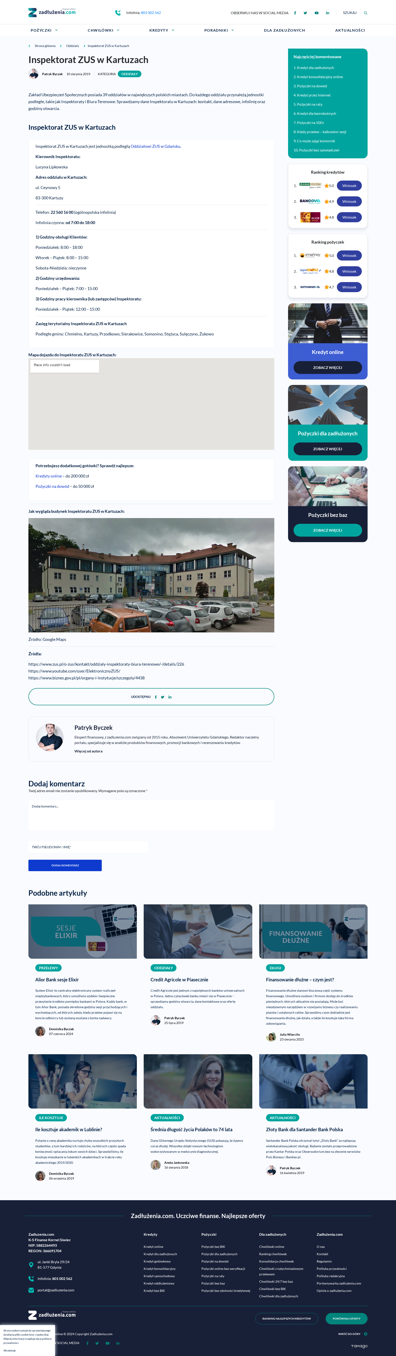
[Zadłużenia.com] (52, 12)
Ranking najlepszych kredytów (286, 1318)
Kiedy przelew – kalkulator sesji (321, 131)
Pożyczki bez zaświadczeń (319, 150)
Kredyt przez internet (314, 95)
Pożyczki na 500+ (310, 122)
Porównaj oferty (346, 1318)
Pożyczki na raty (309, 104)
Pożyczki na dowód (52, 486)
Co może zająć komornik (316, 141)
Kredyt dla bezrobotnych (316, 113)
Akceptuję (9, 1350)
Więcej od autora (88, 751)
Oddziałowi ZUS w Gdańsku (155, 146)
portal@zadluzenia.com (56, 1290)
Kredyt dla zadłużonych (315, 67)
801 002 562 (151, 12)
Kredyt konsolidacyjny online (320, 76)
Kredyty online (49, 475)
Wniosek (349, 185)
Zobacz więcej (327, 367)
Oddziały (129, 74)
